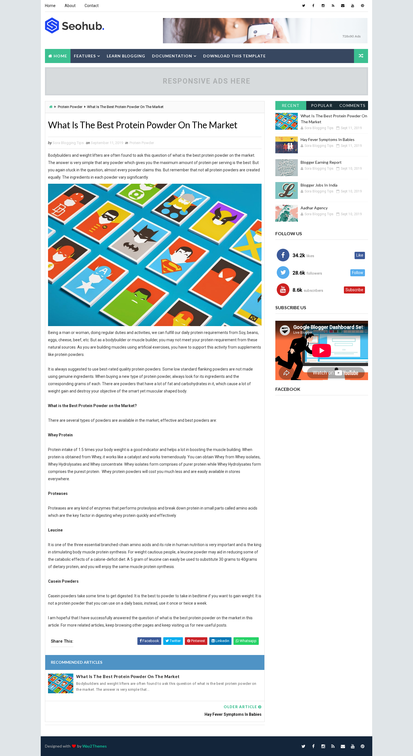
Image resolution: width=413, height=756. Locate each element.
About (70, 5)
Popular (322, 105)
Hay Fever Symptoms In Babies (328, 139)
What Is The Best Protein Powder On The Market (128, 676)
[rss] (333, 5)
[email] (343, 5)
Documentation (172, 55)
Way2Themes (94, 746)
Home (50, 5)
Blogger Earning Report (321, 162)
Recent (291, 105)
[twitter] (303, 5)
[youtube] (352, 5)
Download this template (234, 55)
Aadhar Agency (314, 207)
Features (85, 55)
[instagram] (323, 5)
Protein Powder (70, 107)
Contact (92, 5)
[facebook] (313, 5)
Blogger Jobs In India (319, 185)
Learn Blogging (126, 55)
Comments (352, 105)
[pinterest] (362, 5)
